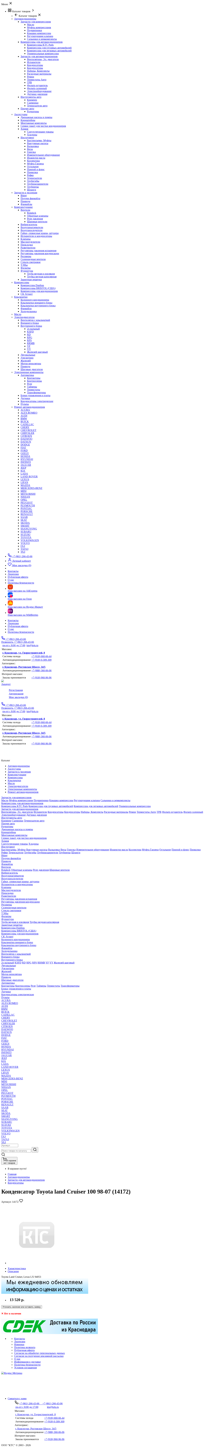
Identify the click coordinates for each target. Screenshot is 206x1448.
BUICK (25, 421)
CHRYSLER (27, 433)
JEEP (23, 467)
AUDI (24, 415)
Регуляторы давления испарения (38, 250)
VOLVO (25, 543)
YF (28, 346)
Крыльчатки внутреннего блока (38, 305)
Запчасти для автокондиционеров (39, 56)
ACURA (25, 410)
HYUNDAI (27, 459)
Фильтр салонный (37, 88)
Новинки (19, 1344)
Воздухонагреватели (32, 227)
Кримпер (32, 100)
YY (29, 349)
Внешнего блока (30, 323)
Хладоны (32, 134)
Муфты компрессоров (39, 27)
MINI (23, 491)
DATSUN (26, 441)
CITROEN (26, 436)
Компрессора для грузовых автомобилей (49, 47)
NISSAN (25, 496)
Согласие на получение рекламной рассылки (39, 1356)
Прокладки (27, 244)
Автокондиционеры (19, 1177)
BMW (24, 418)
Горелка (31, 152)
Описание (13, 1271)
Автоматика (27, 375)
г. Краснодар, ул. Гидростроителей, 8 (23, 652)
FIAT (23, 447)
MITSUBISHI (28, 494)
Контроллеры (34, 381)
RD (29, 334)
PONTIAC (26, 508)
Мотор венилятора (31, 363)
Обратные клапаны (37, 215)
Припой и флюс (36, 169)
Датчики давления (37, 94)
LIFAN (24, 482)
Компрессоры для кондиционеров (39, 291)
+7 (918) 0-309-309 (41, 659)
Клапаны (26, 239)
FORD (24, 450)
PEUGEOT (27, 502)
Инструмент (27, 137)
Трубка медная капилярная (41, 276)
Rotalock (31, 213)
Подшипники (34, 30)
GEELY (25, 453)
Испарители (33, 62)
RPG (29, 337)
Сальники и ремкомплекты (42, 39)
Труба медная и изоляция (41, 273)
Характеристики (17, 1268)
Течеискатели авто (37, 105)
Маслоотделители (30, 241)
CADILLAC (27, 424)
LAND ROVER (29, 476)
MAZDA (25, 485)
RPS (29, 340)
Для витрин (27, 357)
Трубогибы (33, 181)
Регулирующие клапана (40, 36)
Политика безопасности (21, 632)
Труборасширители (37, 184)
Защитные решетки (31, 279)
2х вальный (33, 328)
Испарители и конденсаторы (36, 236)
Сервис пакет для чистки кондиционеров (43, 126)
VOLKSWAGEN (30, 540)
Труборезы (33, 186)
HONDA (25, 456)
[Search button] (35, 1149)
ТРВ (29, 82)
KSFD (30, 331)
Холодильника (29, 311)
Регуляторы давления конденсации (40, 253)
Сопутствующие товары (40, 131)
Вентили (25, 210)
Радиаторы (33, 111)
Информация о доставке (27, 1361)
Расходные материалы (39, 73)
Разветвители (28, 247)
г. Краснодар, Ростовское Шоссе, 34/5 (23, 667)
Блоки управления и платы (35, 395)
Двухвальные (28, 354)
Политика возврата (24, 1347)
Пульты (25, 404)
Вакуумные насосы (37, 143)
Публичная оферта (18, 626)
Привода (25, 201)
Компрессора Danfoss (32, 285)
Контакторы (33, 378)
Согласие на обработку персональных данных (39, 1353)
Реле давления (35, 218)
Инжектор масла (36, 157)
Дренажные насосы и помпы (36, 117)
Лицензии (13, 623)
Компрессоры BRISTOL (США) (38, 288)
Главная (12, 1174)
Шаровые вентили (37, 221)
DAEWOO (26, 438)
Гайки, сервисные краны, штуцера (40, 233)
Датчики (25, 398)
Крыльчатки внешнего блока (36, 302)
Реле (29, 383)
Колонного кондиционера (35, 299)
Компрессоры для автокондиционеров (42, 42)
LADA (24, 473)
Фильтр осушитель (37, 85)
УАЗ (23, 551)
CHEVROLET (28, 430)
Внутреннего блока (31, 325)
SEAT (24, 520)
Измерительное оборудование (43, 155)
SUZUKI (25, 534)
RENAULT (27, 514)
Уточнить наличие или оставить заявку (22, 1307)
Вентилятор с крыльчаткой (35, 320)
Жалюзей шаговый (37, 352)
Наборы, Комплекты (38, 71)
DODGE (25, 444)
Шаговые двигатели (32, 369)
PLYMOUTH (28, 505)
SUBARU (26, 531)
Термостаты (33, 389)
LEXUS (25, 479)
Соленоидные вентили (33, 259)
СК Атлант (27, 294)
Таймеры (32, 386)
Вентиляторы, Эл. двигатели (43, 59)
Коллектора (33, 160)
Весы (30, 149)
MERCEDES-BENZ (31, 488)
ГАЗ (23, 546)
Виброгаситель (29, 224)
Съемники (32, 102)
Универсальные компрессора (43, 53)
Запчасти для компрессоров (36, 21)
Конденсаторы (35, 65)
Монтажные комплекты (34, 123)
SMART (25, 525)
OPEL (24, 499)
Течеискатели (34, 178)
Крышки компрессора (39, 33)
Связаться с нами (17, 1398)
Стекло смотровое (31, 262)
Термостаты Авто (36, 79)
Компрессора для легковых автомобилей (49, 50)
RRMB (31, 343)
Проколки (32, 172)
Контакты (13, 620)
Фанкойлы (26, 204)
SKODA (25, 523)
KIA (23, 470)
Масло (30, 24)
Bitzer (24, 195)
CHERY (25, 427)
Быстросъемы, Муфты (39, 140)
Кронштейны (28, 120)
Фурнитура (27, 270)
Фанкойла (26, 308)
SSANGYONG (29, 528)
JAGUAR (26, 465)
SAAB (24, 517)
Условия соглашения (25, 1367)
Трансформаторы (36, 392)
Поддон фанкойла (30, 198)
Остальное (33, 166)
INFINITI (26, 462)
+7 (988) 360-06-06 (41, 670)
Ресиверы (26, 256)
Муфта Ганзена (35, 163)
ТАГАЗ (24, 549)
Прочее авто (27, 108)
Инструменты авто (31, 97)
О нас (11, 629)
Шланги (31, 189)
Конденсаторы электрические (37, 401)
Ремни (30, 76)
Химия (24, 128)
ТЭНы (24, 265)
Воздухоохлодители (31, 230)
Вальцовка (33, 146)
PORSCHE (27, 511)
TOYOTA (26, 537)
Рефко (30, 175)
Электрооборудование (39, 91)
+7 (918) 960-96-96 (41, 677)
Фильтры (26, 268)
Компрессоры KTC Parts (40, 44)
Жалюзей (26, 360)
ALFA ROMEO (29, 412)
